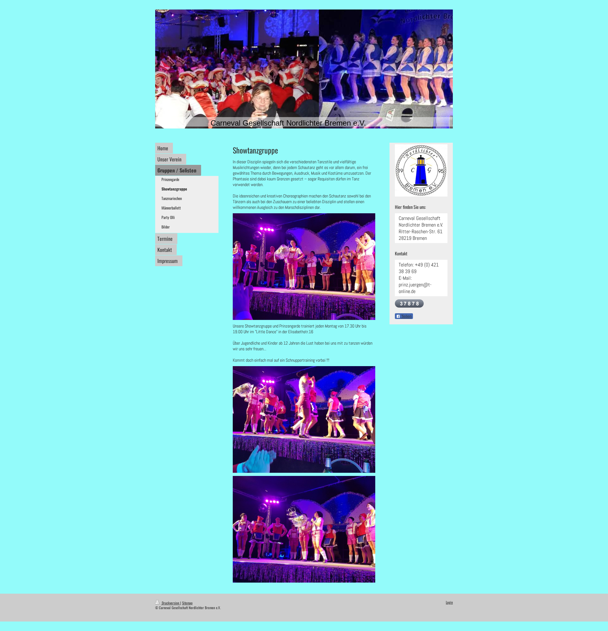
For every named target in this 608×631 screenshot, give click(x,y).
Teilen (406, 316)
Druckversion (170, 602)
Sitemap (187, 602)
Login (449, 602)
